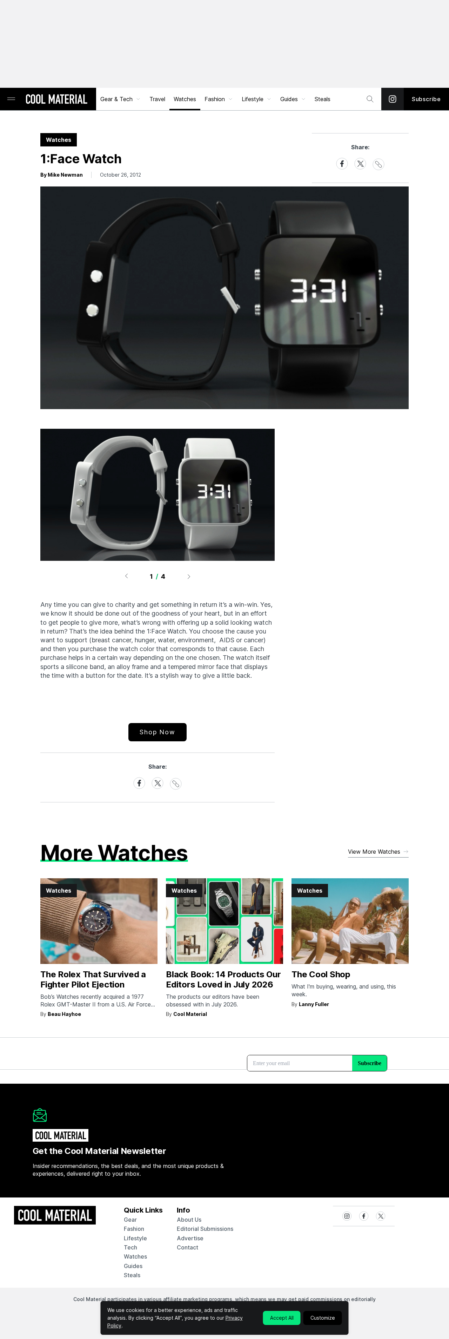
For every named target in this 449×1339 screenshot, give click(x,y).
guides (133, 1265)
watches (135, 1256)
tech (130, 1247)
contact (187, 1247)
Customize (322, 1318)
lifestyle (135, 1238)
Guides (289, 99)
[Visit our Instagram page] (392, 99)
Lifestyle (252, 99)
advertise (190, 1238)
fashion (134, 1228)
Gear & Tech (116, 99)
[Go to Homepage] (56, 99)
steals (322, 99)
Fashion (215, 99)
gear (130, 1219)
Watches (185, 99)
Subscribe (426, 99)
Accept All (282, 1318)
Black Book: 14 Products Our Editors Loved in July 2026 (223, 979)
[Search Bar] (370, 99)
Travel (157, 99)
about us (189, 1219)
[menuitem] (120, 99)
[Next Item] (189, 576)
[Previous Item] (126, 576)
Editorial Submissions (205, 1228)
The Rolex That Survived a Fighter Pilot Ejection (93, 979)
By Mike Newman (61, 175)
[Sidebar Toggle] (11, 99)
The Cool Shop (320, 974)
